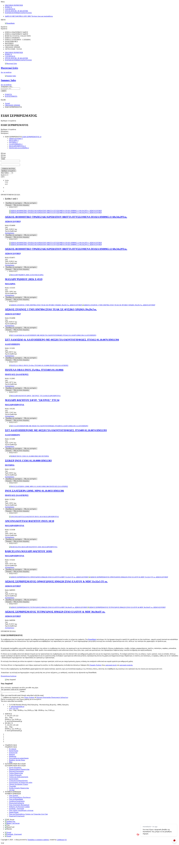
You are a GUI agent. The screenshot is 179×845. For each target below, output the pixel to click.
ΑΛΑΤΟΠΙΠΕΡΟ (12, 344)
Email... (22, 691)
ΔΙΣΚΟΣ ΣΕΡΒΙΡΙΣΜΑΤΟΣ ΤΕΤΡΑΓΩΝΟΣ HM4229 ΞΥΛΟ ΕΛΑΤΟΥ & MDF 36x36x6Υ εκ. (55, 611)
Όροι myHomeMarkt (16, 799)
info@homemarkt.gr (17, 706)
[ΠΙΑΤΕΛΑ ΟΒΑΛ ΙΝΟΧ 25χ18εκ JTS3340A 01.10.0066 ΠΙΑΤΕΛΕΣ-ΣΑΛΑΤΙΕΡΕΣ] (38, 365)
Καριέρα (12, 754)
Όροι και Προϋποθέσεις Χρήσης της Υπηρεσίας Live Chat (28, 814)
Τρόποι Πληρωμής (15, 775)
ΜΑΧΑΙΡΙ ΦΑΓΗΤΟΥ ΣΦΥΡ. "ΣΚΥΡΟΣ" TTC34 (32, 400)
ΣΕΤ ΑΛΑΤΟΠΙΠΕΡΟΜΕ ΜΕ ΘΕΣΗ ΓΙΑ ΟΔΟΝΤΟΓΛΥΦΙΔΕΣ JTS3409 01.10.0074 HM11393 (56, 430)
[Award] (8, 832)
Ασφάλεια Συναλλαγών (17, 801)
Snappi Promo (13, 812)
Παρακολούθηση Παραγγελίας (19, 769)
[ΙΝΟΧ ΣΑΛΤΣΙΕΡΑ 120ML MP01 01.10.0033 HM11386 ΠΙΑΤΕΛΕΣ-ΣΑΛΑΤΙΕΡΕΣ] (38, 486)
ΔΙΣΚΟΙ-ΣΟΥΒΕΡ (13, 221)
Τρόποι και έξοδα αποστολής (18, 777)
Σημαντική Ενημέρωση (16, 816)
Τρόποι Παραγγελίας (16, 773)
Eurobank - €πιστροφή (16, 808)
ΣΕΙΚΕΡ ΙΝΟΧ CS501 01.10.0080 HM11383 (28, 460)
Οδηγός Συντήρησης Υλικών (18, 784)
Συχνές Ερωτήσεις (15, 767)
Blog (10, 762)
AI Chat (11, 790)
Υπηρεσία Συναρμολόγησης (18, 780)
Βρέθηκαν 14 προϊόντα (8, 171)
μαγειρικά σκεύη (111, 665)
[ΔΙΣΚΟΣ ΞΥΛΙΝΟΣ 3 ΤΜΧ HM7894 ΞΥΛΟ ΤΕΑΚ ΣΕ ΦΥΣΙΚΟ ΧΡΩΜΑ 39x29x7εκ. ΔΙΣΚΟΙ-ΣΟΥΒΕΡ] (82, 305)
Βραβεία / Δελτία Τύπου (17, 760)
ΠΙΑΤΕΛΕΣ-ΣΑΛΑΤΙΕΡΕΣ (16, 374)
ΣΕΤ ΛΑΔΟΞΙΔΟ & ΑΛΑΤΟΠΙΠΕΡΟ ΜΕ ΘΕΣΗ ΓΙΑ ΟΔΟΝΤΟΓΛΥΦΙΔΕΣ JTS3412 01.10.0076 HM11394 (62, 339)
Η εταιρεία (12, 749)
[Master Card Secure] (12, 823)
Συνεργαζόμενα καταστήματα (18, 758)
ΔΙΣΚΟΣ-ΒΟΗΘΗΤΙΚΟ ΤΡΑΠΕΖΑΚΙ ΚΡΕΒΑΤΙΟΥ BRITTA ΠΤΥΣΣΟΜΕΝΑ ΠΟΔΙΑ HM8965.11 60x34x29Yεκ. (66, 217)
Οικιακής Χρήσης (95, 665)
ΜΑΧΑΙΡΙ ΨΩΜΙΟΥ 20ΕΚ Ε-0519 (23, 279)
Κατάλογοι (12, 756)
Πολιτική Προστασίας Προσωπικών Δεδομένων (52, 697)
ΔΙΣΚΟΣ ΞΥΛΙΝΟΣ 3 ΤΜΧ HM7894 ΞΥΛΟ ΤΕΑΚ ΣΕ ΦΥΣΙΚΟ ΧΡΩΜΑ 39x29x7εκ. (51, 309)
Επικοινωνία (13, 752)
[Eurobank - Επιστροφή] (13, 834)
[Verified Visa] (10, 821)
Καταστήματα (13, 751)
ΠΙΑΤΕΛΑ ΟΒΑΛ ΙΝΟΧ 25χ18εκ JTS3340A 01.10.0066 (34, 369)
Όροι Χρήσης (13, 795)
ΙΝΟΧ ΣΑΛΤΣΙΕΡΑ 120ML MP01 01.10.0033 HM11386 (34, 490)
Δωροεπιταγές (13, 779)
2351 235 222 (13, 708)
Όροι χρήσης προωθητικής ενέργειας (21, 810)
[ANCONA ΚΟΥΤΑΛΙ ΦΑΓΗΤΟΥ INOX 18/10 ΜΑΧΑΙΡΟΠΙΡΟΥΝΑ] (34, 516)
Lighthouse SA (62, 840)
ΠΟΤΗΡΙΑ (9, 465)
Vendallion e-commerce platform (38, 840)
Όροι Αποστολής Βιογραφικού (19, 805)
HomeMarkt (92, 639)
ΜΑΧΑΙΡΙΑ (10, 284)
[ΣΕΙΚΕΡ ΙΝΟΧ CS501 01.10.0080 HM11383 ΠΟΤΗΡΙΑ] (29, 456)
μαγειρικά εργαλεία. (126, 665)
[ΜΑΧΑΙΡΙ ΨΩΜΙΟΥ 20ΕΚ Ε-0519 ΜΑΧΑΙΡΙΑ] (26, 275)
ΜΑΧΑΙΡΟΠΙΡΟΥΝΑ (14, 405)
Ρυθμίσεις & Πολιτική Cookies (19, 807)
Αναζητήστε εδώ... (7, 86)
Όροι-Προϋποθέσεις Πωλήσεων (20, 797)
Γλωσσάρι (12, 786)
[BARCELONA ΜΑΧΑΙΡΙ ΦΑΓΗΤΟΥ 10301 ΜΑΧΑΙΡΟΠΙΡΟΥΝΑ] (33, 547)
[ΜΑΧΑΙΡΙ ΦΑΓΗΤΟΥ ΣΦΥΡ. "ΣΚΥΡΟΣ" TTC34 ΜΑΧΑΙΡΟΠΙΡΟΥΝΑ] (35, 396)
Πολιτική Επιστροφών (16, 771)
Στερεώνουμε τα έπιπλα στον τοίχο (20, 782)
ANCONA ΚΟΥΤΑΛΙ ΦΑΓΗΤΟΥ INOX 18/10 (29, 521)
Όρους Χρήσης (29, 697)
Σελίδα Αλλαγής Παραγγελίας (19, 788)
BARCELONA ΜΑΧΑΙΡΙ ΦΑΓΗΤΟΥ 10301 (28, 551)
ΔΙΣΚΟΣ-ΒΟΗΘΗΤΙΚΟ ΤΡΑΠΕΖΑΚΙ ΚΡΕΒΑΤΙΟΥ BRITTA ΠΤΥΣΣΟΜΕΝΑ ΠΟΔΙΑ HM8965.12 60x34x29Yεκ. (66, 249)
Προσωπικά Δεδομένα (16, 803)
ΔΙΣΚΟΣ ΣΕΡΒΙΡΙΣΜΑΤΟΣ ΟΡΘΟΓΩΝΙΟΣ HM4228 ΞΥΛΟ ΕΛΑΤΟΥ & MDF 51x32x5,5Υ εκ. (56, 581)
